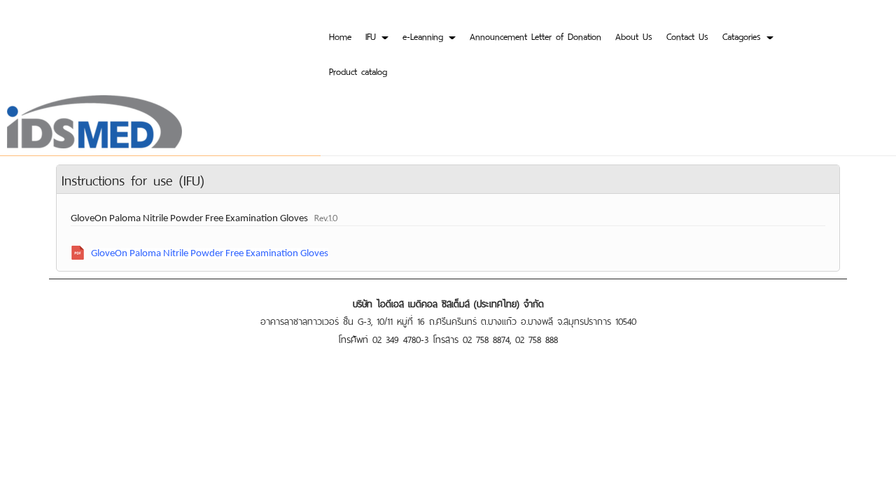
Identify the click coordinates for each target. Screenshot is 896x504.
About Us (633, 35)
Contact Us (687, 35)
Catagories (743, 35)
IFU (372, 35)
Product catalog (358, 70)
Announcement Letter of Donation (535, 35)
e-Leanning (424, 35)
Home (340, 35)
